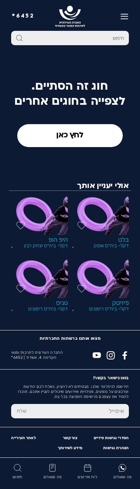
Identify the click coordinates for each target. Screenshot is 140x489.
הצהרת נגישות (116, 448)
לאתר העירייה (23, 438)
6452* (23, 16)
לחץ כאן (70, 135)
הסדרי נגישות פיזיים (111, 438)
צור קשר (70, 438)
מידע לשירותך (70, 448)
